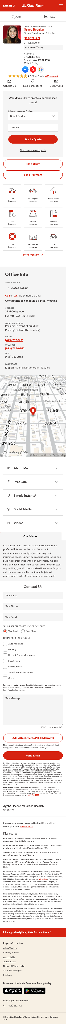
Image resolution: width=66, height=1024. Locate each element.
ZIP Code (15, 127)
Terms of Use (9, 962)
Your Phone (11, 606)
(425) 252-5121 (32, 38)
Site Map (7, 975)
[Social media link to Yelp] (33, 69)
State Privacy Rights (12, 971)
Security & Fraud (11, 953)
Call (7, 295)
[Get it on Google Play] (34, 991)
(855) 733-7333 (33, 795)
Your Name (11, 595)
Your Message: (13, 698)
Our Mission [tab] (30, 536)
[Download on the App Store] (12, 991)
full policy (43, 879)
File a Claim (33, 164)
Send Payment (33, 174)
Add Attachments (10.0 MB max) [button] (33, 738)
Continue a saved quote (33, 150)
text (16, 295)
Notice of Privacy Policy (14, 966)
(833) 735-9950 (15, 348)
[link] (33, 6)
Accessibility (9, 957)
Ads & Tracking (10, 948)
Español (7, 5)
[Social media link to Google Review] (40, 69)
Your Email (11, 617)
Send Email (33, 755)
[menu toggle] (61, 6)
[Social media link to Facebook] (25, 69)
